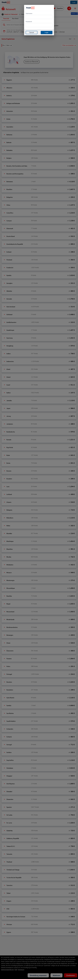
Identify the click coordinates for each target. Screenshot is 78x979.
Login (46, 32)
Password (29, 21)
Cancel (31, 32)
